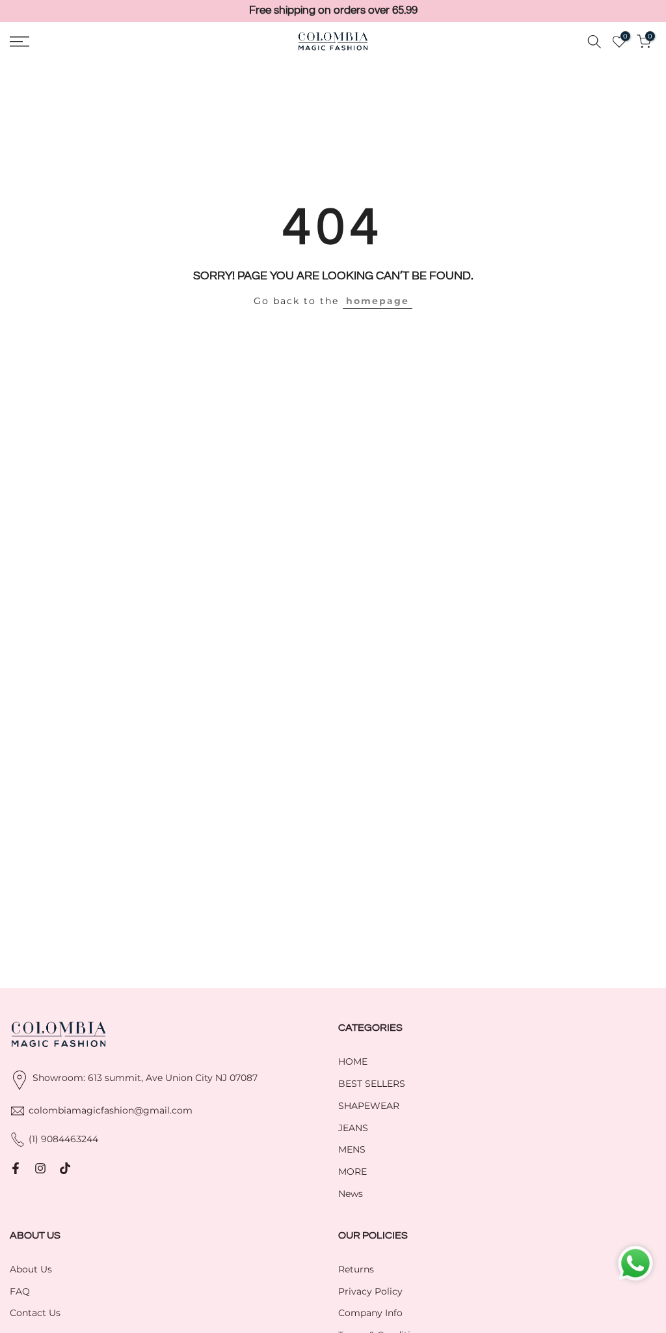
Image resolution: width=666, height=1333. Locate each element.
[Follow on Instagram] (40, 1168)
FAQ (20, 1291)
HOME (352, 1061)
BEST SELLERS (371, 1083)
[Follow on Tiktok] (65, 1168)
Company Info (370, 1313)
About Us (31, 1269)
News (350, 1194)
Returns (356, 1269)
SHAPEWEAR (368, 1106)
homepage (377, 301)
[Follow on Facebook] (15, 1168)
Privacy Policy (370, 1291)
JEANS (353, 1128)
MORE (352, 1171)
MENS (352, 1149)
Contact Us (35, 1313)
